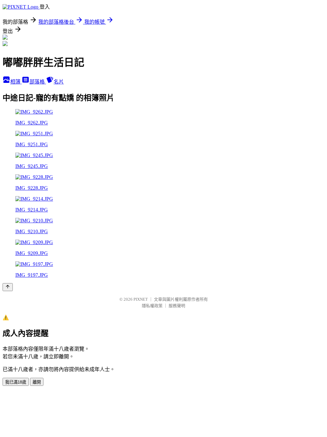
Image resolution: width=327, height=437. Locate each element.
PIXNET (140, 299)
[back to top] (8, 287)
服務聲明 (177, 305)
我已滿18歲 (15, 382)
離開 (37, 382)
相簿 (16, 81)
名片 (59, 81)
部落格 (37, 81)
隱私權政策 (152, 305)
